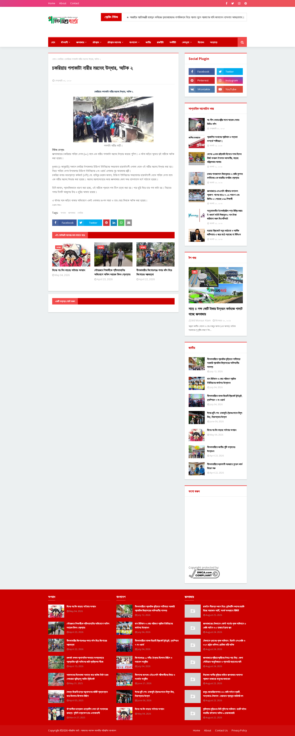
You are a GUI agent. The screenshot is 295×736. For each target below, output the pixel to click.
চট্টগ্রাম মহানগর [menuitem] (114, 42)
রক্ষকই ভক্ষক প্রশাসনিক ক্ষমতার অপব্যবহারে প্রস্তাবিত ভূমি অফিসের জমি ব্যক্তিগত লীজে (85, 659)
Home (51, 3)
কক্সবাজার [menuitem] (80, 42)
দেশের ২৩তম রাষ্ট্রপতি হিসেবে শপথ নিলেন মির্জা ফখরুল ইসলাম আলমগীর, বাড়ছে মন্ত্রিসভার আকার (224, 158)
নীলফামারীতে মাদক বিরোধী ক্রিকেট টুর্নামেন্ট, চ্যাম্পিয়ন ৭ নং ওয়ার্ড (224, 398)
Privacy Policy (239, 730)
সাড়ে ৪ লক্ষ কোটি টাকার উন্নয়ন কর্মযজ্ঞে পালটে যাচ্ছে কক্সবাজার (215, 311)
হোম (54, 59)
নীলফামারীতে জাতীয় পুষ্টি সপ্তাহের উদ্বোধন (221, 449)
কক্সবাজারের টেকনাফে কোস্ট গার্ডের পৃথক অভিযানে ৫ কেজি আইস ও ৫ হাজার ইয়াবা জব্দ (224, 625)
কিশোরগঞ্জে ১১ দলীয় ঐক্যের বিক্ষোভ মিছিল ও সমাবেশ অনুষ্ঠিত (153, 659)
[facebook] (226, 3)
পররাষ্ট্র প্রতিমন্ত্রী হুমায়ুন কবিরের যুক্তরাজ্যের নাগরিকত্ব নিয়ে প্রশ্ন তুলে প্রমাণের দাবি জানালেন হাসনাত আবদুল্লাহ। (168, 17)
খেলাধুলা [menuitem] (185, 42)
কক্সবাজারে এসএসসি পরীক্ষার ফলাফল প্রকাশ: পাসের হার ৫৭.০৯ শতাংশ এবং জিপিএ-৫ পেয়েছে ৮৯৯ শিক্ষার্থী (223, 195)
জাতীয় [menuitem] (148, 42)
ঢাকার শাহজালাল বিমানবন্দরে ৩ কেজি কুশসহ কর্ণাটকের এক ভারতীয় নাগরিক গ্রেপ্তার (225, 176)
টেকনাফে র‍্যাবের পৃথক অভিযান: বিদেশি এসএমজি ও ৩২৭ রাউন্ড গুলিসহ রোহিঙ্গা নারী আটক (224, 642)
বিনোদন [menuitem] (201, 42)
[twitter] (232, 3)
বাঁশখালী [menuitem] (64, 42)
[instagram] (239, 3)
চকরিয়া (60, 59)
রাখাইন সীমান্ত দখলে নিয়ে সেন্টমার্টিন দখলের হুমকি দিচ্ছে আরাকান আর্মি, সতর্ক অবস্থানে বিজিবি (223, 608)
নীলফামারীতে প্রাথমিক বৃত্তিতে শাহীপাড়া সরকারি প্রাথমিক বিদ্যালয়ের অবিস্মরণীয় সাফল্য (223, 363)
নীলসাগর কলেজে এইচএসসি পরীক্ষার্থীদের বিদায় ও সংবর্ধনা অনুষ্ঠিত (155, 677)
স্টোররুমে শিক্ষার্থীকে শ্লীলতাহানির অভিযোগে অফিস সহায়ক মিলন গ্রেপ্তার (112, 272)
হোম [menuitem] (53, 42)
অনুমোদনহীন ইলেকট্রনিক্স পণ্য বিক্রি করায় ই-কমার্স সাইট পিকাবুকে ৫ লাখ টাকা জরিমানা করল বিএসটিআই (224, 214)
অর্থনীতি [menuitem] (173, 42)
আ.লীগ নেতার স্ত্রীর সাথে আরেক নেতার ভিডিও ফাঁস (223, 122)
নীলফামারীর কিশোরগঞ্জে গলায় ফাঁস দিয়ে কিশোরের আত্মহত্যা (154, 272)
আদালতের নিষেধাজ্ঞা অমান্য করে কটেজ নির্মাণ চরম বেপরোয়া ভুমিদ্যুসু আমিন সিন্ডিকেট (87, 677)
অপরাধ (63, 212)
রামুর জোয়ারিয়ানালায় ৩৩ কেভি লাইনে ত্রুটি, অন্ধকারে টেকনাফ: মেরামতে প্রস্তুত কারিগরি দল (223, 694)
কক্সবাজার (71, 212)
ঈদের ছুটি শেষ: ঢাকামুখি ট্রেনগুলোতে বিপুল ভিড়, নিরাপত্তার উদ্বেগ (224, 415)
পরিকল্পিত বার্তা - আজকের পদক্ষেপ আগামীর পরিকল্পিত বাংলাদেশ (92, 730)
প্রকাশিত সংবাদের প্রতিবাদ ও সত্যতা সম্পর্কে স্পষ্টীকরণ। (222, 139)
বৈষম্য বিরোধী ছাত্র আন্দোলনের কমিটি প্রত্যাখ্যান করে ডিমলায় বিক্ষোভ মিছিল (87, 694)
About (62, 3)
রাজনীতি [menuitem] (160, 42)
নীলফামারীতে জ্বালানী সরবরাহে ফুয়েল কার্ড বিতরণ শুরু (224, 466)
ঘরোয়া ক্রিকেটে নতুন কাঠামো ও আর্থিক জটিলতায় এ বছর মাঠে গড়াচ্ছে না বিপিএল (224, 232)
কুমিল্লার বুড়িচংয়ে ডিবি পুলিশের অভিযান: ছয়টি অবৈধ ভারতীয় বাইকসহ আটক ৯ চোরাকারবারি (224, 711)
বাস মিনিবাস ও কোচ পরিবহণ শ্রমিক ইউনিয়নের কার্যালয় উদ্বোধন (221, 380)
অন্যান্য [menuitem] (213, 42)
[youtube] (230, 89)
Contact (74, 3)
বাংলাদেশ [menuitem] (133, 42)
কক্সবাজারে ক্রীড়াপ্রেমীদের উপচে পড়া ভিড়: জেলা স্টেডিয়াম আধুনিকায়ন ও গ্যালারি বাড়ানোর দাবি (223, 659)
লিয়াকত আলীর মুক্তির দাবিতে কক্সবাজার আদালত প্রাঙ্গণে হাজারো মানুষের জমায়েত (223, 677)
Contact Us (221, 730)
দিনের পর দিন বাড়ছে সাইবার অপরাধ (68, 270)
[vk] (202, 89)
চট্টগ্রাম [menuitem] (96, 42)
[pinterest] (245, 3)
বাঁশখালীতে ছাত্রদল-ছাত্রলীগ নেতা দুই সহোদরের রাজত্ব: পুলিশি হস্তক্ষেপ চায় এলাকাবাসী (87, 711)
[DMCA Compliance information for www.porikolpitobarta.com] (204, 577)
